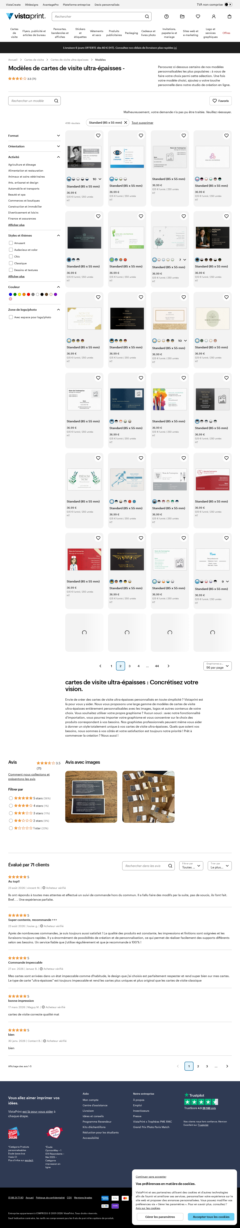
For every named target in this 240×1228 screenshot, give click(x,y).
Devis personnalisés (107, 4)
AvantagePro (50, 4)
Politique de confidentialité (50, 1197)
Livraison (88, 1110)
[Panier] (229, 16)
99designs (31, 4)
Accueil (13, 59)
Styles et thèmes (20, 235)
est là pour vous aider (37, 1111)
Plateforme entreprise (76, 4)
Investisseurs (141, 1110)
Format (13, 135)
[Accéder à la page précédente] (177, 1066)
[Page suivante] (168, 665)
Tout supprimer (142, 122)
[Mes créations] (182, 16)
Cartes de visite (34, 59)
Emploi (137, 1105)
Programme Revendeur (97, 1121)
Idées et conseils (93, 1116)
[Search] (170, 866)
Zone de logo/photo (22, 309)
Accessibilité (91, 1137)
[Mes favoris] (198, 16)
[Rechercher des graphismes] (56, 101)
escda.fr (29, 1160)
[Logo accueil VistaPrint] (26, 16)
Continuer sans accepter (151, 1176)
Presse (137, 1116)
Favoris (223, 100)
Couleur (14, 287)
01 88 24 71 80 (15, 1197)
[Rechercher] (147, 16)
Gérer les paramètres (160, 1216)
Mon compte (90, 1099)
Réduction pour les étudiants (101, 1132)
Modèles (100, 59)
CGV (69, 1197)
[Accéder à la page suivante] (227, 1066)
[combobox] (99, 16)
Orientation (16, 146)
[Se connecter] (213, 16)
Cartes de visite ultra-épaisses (69, 59)
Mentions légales (83, 1197)
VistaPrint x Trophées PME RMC (152, 1121)
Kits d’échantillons (94, 1127)
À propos (138, 1099)
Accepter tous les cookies (211, 1216)
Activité (13, 157)
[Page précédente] (100, 665)
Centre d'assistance (95, 1105)
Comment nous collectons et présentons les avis (29, 777)
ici (175, 47)
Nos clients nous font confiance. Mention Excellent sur (205, 1123)
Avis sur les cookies (148, 1208)
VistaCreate (13, 4)
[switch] (217, 4)
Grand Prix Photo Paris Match (151, 1127)
